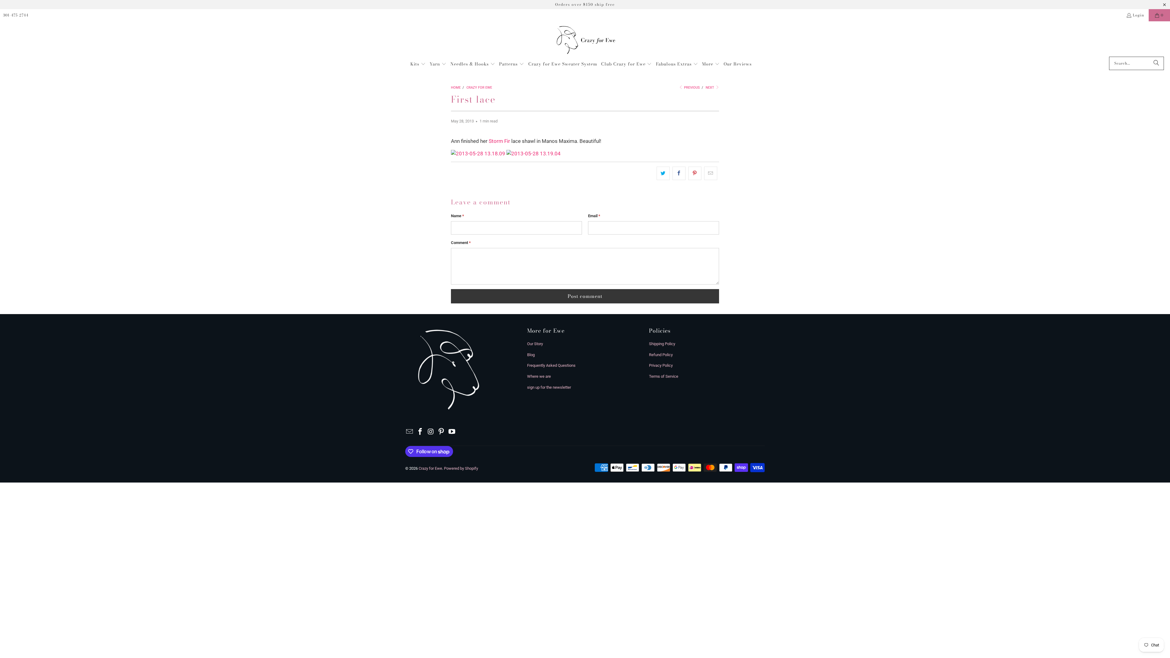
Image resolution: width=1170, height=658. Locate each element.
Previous (691, 88)
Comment (461, 242)
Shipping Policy (662, 343)
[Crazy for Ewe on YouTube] (452, 432)
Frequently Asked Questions (551, 365)
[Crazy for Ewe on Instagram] (430, 432)
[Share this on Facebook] (679, 173)
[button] (418, 64)
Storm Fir (499, 141)
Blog (531, 354)
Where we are (539, 376)
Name (457, 216)
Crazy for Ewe (430, 468)
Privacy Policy (661, 365)
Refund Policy (661, 354)
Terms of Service (663, 376)
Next (710, 88)
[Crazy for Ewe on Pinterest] (441, 432)
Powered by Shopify (461, 468)
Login (1138, 15)
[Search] (1156, 63)
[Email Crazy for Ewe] (409, 432)
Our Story (535, 343)
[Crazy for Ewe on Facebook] (420, 432)
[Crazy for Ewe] (585, 40)
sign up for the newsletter (549, 387)
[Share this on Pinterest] (694, 173)
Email (594, 216)
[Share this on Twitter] (663, 173)
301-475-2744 (15, 15)
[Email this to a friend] (710, 173)
